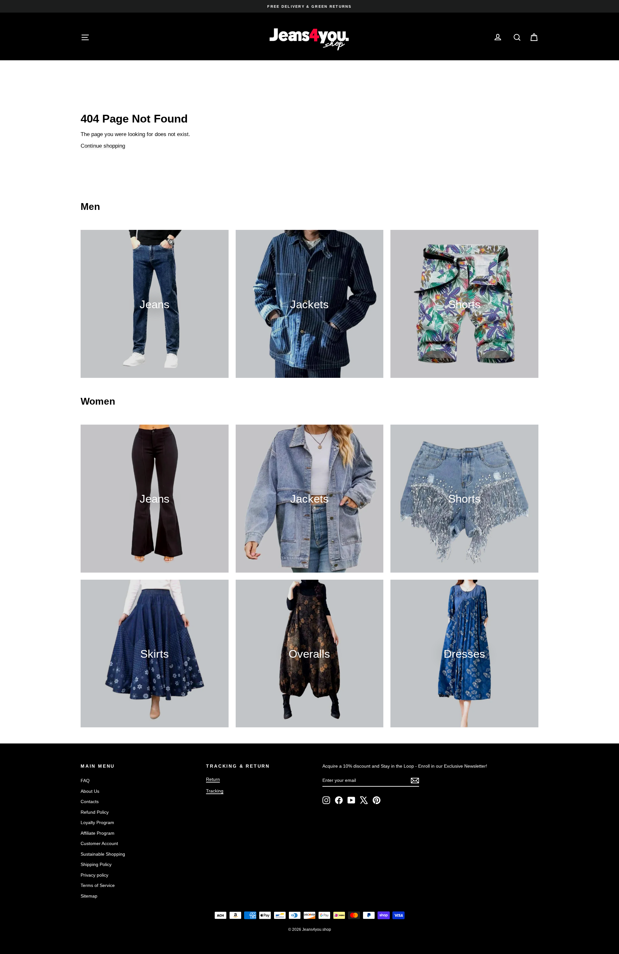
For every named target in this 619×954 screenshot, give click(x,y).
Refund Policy (95, 812)
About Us (90, 791)
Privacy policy (94, 875)
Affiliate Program (97, 833)
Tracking (214, 790)
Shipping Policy (96, 864)
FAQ (85, 780)
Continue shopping (103, 146)
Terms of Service (98, 885)
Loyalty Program (97, 822)
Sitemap (89, 896)
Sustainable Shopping (103, 854)
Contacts (90, 801)
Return (213, 779)
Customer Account (99, 843)
